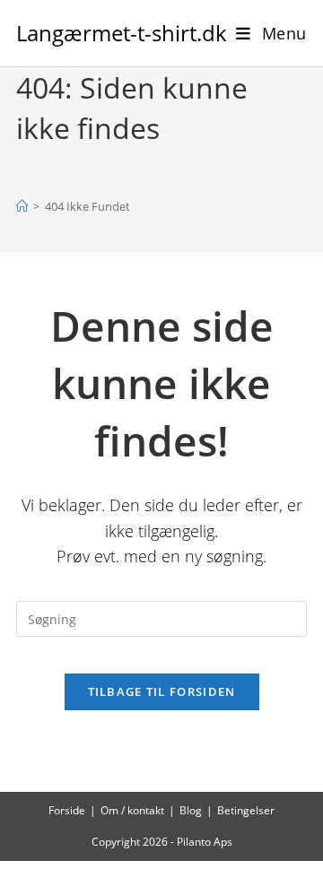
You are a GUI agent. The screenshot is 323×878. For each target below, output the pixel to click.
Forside (66, 810)
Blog (190, 810)
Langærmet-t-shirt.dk (121, 33)
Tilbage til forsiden (162, 691)
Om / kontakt (132, 810)
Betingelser (246, 810)
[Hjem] (22, 206)
